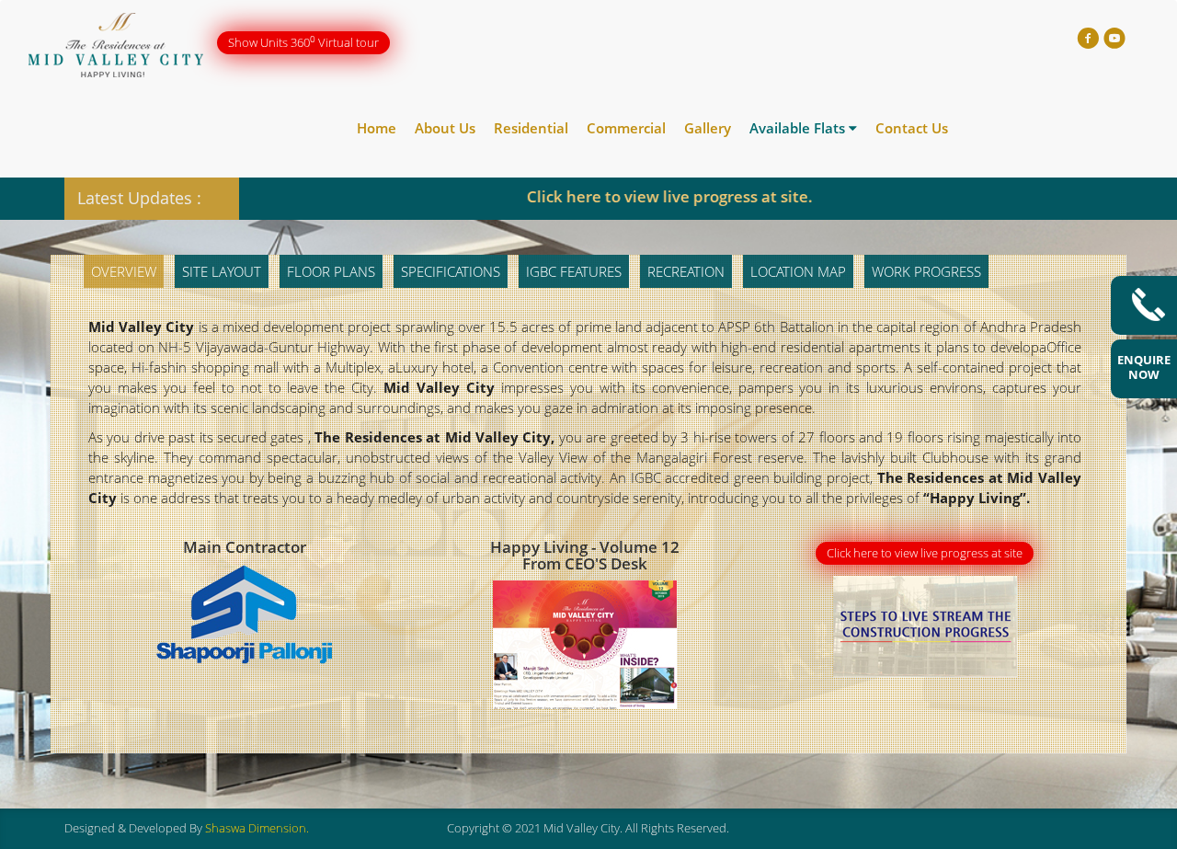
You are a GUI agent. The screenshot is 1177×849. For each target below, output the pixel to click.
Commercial (626, 128)
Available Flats (799, 128)
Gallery (707, 128)
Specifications (450, 271)
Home (376, 128)
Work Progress (926, 271)
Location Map (798, 271)
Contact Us (911, 128)
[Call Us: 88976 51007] (1144, 305)
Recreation (686, 271)
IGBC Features (574, 271)
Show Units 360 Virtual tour (303, 42)
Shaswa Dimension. (257, 828)
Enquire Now (1144, 367)
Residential (531, 128)
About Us (445, 128)
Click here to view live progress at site (925, 553)
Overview (123, 271)
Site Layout (221, 271)
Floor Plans (331, 271)
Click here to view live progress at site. (615, 196)
